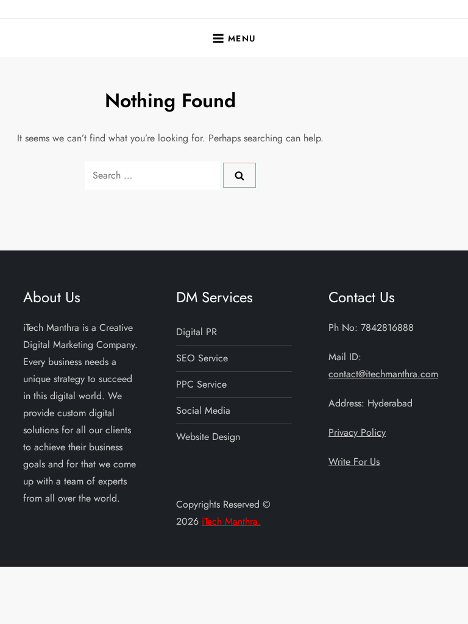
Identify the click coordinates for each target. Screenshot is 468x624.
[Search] (239, 175)
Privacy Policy (357, 432)
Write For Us (354, 462)
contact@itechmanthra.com (383, 374)
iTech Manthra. (231, 521)
